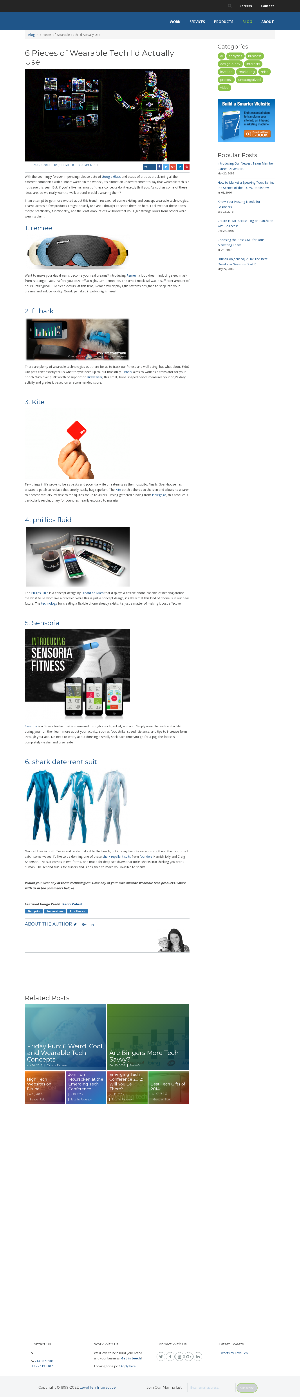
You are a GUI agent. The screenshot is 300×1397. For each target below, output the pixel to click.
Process (226, 80)
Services (197, 21)
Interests (253, 64)
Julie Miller (66, 165)
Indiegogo (159, 495)
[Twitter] (76, 924)
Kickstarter (94, 377)
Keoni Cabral (72, 904)
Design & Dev (230, 64)
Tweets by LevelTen (233, 1353)
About (267, 21)
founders (146, 856)
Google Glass (111, 176)
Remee (132, 275)
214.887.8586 (44, 1361)
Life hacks (77, 911)
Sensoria (31, 726)
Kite (118, 489)
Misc (264, 72)
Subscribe (247, 1388)
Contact (267, 6)
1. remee (38, 228)
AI (221, 56)
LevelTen (226, 72)
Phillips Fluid (39, 593)
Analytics (235, 56)
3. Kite (35, 402)
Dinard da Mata (92, 593)
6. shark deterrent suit (61, 762)
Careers (246, 6)
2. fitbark (40, 311)
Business (254, 56)
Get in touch (131, 1358)
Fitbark (127, 372)
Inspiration (55, 911)
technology (49, 603)
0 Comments (86, 165)
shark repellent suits (117, 856)
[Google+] (84, 924)
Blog (247, 21)
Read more (65, 1037)
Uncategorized (249, 80)
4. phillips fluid (48, 520)
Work (175, 21)
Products (223, 21)
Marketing (247, 72)
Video (224, 88)
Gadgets (34, 911)
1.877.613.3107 (42, 1366)
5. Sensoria (42, 623)
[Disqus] (107, 1160)
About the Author (48, 924)
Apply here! (128, 1366)
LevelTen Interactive (98, 1387)
